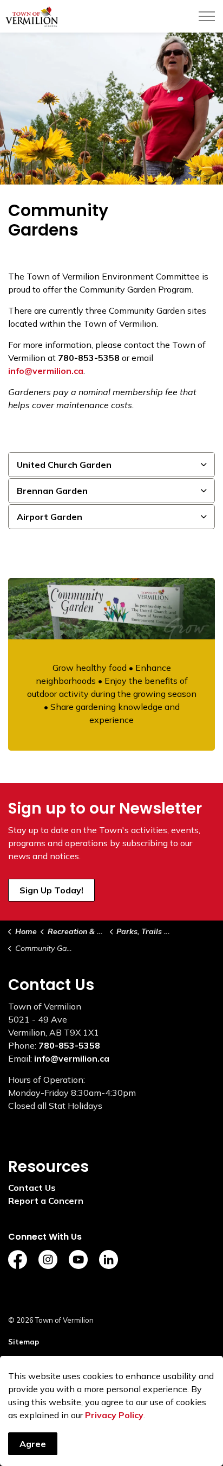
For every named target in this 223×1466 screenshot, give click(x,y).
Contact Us (32, 1187)
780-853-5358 (69, 1045)
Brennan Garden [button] (52, 490)
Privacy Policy (114, 1415)
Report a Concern (45, 1200)
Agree (32, 1443)
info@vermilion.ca (71, 1058)
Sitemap (23, 1341)
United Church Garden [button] (64, 464)
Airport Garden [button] (49, 516)
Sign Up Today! (51, 890)
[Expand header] (207, 16)
